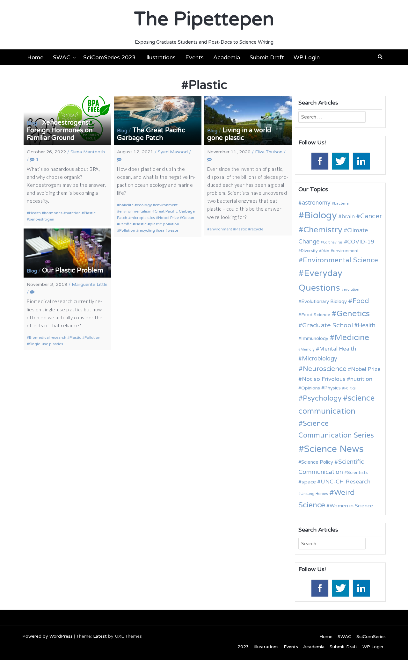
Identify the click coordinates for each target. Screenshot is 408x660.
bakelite (126, 205)
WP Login (307, 57)
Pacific (125, 224)
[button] (380, 57)
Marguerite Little (89, 284)
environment (166, 205)
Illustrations (160, 57)
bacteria (341, 203)
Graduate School (327, 325)
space (309, 482)
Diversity (309, 251)
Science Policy (317, 462)
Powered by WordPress (47, 636)
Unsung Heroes (314, 493)
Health (35, 213)
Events (194, 57)
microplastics (142, 217)
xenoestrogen (41, 219)
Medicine (352, 337)
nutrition (73, 213)
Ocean (188, 217)
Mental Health (337, 348)
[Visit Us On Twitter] (340, 160)
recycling (146, 230)
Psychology (322, 398)
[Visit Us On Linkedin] (361, 160)
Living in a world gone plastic (239, 134)
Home (35, 57)
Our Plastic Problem (72, 270)
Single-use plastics (46, 344)
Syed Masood (173, 152)
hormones (53, 213)
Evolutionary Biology (324, 301)
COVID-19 (360, 241)
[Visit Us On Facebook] (319, 160)
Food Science (315, 314)
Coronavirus (333, 242)
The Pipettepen (204, 19)
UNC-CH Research (345, 481)
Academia (226, 57)
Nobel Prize (168, 217)
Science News (334, 448)
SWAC (61, 57)
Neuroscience (324, 369)
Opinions (310, 388)
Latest (100, 636)
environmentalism (135, 211)
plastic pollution (164, 224)
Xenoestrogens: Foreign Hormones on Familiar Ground (59, 130)
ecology (144, 205)
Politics (350, 388)
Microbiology (319, 358)
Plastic (90, 213)
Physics (332, 388)
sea (161, 230)
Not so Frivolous (324, 379)
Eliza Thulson (268, 152)
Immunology (314, 338)
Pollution (127, 230)
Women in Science (351, 506)
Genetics (353, 313)
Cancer (371, 216)
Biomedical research (47, 337)
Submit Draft (267, 57)
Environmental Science (340, 260)
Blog (32, 123)
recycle (256, 229)
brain (348, 216)
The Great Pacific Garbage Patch (151, 134)
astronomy (316, 202)
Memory (308, 349)
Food (361, 301)
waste (173, 230)
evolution (351, 289)
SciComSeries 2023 (109, 57)
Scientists (357, 472)
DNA (325, 251)
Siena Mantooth (87, 152)
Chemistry (322, 230)
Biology (320, 215)
